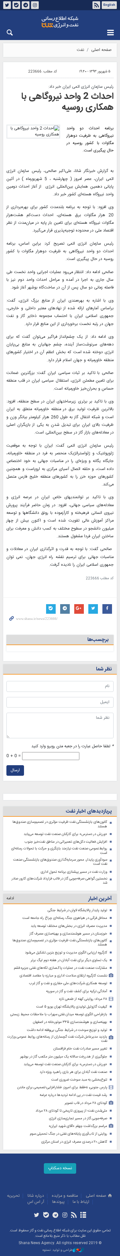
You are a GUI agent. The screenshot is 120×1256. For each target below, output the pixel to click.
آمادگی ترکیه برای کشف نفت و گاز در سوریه (76, 991)
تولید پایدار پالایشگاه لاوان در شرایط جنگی (77, 910)
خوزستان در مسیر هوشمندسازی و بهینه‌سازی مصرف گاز (68, 934)
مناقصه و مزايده (65, 1196)
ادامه (10, 898)
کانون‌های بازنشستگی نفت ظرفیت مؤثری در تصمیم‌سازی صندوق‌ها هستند (59, 824)
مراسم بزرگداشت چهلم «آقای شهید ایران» (78, 1126)
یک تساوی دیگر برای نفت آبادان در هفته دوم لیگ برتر (69, 960)
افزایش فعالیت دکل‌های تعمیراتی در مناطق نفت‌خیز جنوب (66, 842)
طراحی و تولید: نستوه (58, 1250)
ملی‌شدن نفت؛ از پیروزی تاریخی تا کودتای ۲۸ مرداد (71, 1111)
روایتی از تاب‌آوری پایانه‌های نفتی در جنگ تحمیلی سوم (68, 1134)
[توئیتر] (37, 1215)
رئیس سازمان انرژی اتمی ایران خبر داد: (81, 87)
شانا (60, 22)
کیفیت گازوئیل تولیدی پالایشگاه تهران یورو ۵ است (71, 1007)
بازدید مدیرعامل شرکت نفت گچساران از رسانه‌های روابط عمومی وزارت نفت (57, 1039)
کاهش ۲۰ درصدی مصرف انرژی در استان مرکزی (74, 1142)
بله (16, 5)
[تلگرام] (55, 1215)
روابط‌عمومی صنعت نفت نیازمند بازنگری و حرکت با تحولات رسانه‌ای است (59, 851)
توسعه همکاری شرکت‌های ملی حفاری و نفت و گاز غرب (68, 983)
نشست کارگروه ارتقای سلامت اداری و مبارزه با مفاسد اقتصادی (63, 976)
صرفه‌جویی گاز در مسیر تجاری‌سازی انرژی (78, 1118)
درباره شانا (36, 1196)
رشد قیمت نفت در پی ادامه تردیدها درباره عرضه (73, 1095)
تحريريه (13, 1196)
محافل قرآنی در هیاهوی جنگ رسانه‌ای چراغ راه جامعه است (64, 918)
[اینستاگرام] (65, 1215)
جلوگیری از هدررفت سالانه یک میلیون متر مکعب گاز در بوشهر (63, 1057)
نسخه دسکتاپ (60, 1168)
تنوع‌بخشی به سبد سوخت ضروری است (79, 1080)
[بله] (46, 1215)
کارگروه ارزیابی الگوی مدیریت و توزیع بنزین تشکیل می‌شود (66, 953)
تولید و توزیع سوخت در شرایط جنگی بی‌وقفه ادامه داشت (67, 1030)
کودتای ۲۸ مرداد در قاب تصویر (86, 1103)
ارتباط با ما (81, 1202)
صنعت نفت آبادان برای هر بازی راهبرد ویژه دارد (73, 1072)
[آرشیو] (83, 1215)
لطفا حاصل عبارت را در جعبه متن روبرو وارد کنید (72, 746)
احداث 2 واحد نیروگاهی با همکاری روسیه (67, 102)
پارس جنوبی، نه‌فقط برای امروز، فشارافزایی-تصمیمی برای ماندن (62, 1087)
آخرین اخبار (100, 899)
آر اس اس (36, 1202)
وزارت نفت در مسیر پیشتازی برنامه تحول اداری (74, 872)
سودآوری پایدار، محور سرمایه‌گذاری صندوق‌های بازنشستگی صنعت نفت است (60, 862)
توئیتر (7, 5)
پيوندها (58, 1202)
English (109, 5)
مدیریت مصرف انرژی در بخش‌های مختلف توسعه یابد (69, 926)
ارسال (15, 770)
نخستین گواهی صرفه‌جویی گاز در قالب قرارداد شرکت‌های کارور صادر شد (59, 881)
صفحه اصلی (101, 50)
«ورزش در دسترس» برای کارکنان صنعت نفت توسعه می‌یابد (65, 834)
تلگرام (25, 5)
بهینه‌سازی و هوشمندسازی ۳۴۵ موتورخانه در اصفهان (70, 1022)
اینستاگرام (35, 5)
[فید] (74, 1215)
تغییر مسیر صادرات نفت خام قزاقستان (80, 1049)
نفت (80, 50)
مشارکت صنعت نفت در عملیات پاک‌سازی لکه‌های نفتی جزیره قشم (60, 968)
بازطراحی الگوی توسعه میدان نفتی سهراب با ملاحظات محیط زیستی (58, 1014)
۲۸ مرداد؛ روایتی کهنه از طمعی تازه (83, 999)
